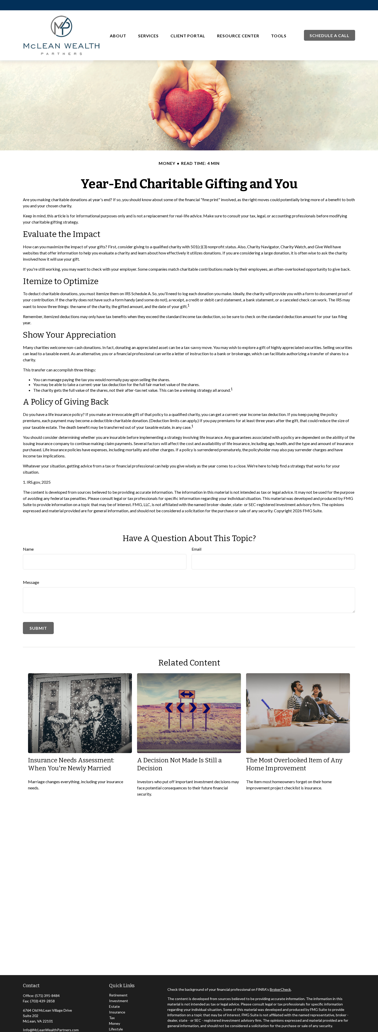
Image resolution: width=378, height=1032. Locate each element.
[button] (118, 35)
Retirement (118, 995)
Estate (114, 1006)
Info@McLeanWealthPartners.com (51, 1030)
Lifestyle (116, 1029)
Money (114, 1023)
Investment (118, 1001)
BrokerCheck (280, 989)
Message (31, 582)
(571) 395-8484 (47, 995)
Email (196, 549)
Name (28, 549)
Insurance (117, 1012)
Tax (112, 1018)
